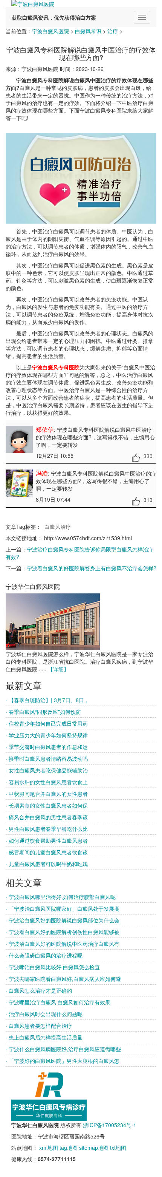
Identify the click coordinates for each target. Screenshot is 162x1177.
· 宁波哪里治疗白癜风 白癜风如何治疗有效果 (58, 1002)
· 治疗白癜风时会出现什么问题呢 (44, 1014)
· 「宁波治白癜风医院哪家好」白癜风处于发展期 (62, 908)
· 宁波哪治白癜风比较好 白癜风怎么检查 (53, 967)
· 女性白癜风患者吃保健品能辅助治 (47, 770)
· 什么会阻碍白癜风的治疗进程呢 (44, 955)
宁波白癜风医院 (50, 31)
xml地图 (48, 1147)
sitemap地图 (94, 1147)
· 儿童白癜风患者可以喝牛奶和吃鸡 (47, 864)
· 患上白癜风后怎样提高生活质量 (44, 1037)
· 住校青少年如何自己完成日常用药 (47, 723)
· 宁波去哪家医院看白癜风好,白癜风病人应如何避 (63, 978)
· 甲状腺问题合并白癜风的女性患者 (47, 793)
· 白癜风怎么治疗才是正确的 (39, 990)
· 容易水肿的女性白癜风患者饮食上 (47, 782)
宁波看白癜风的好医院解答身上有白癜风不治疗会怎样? (91, 568)
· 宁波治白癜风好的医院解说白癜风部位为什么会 (62, 920)
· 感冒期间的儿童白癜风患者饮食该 (47, 852)
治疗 (112, 31)
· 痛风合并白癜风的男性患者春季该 (47, 817)
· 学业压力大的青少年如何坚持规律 (47, 735)
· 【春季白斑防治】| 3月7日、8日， (47, 700)
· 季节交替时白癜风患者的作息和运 (47, 747)
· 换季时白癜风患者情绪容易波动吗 (47, 758)
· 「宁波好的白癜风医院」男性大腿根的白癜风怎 (62, 1060)
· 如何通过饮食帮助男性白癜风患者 (47, 840)
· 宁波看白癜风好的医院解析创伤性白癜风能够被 (62, 932)
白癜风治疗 (57, 526)
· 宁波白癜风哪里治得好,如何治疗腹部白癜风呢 (61, 897)
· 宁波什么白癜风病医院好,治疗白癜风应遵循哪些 (63, 1049)
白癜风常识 (88, 31)
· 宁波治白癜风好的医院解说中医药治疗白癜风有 (62, 943)
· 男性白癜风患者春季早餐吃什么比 (47, 829)
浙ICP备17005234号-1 (109, 1125)
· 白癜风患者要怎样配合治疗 (39, 1025)
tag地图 (69, 1147)
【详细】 (58, 669)
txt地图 (118, 1147)
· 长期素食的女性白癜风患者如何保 (47, 805)
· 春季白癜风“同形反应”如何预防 (43, 711)
